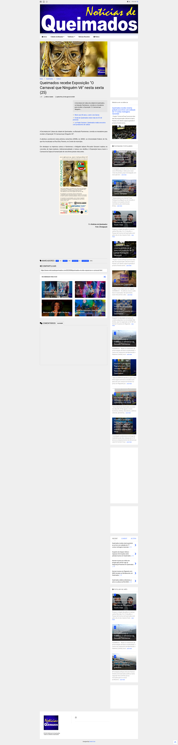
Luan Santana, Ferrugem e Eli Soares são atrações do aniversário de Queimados (89, 292)
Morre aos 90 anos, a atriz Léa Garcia (87, 115)
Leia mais (123, 174)
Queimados (49, 79)
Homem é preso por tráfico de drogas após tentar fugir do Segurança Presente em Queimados (124, 309)
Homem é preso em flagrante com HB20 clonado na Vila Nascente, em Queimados (122, 368)
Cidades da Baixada (57, 37)
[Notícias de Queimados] (89, 32)
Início (45, 37)
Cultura (58, 79)
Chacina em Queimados (123, 284)
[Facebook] (41, 1)
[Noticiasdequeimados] (50, 1)
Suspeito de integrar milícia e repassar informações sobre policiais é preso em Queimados (122, 160)
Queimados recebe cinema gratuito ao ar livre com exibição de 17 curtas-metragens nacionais (123, 111)
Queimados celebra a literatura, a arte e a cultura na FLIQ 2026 (122, 400)
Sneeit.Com (92, 741)
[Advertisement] (55, 113)
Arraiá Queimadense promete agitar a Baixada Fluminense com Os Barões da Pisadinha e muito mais (124, 220)
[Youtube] (44, 1)
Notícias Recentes (84, 37)
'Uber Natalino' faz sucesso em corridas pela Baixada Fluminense (55, 293)
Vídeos (97, 37)
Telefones (70, 37)
